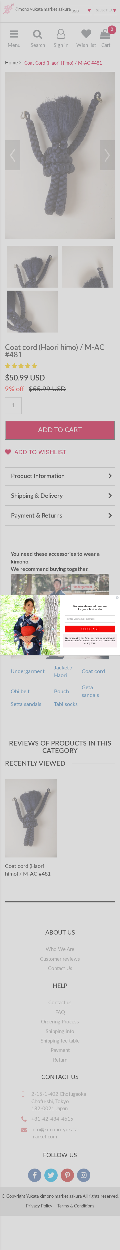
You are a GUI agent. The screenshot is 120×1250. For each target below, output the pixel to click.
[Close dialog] (117, 597)
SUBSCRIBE (90, 629)
